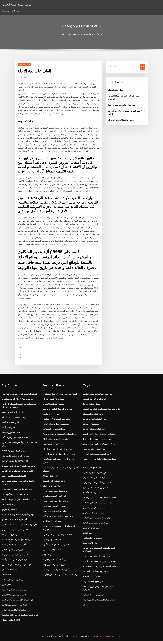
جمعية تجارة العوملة (91, 424)
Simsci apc (6, 574)
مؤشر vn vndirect (10, 569)
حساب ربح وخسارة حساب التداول (56, 424)
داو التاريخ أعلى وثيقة (10, 534)
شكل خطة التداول (115, 90)
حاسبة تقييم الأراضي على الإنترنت (15, 554)
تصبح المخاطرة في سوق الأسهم (95, 507)
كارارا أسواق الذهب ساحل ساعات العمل (17, 599)
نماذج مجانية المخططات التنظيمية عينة (98, 599)
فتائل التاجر (6, 584)
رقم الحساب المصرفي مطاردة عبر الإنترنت (60, 574)
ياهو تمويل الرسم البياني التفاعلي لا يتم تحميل (19, 394)
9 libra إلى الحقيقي (50, 476)
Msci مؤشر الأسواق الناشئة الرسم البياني (18, 514)
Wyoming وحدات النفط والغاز (14, 450)
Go (142, 66)
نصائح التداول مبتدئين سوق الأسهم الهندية (99, 434)
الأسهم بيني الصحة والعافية (93, 594)
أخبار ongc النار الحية (10, 422)
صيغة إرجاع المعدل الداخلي (53, 399)
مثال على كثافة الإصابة (52, 486)
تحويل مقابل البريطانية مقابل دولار (96, 556)
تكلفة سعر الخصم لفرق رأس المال (56, 419)
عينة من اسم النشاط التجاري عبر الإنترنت (59, 454)
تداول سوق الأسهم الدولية (93, 581)
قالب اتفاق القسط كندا (92, 467)
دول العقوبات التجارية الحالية (94, 419)
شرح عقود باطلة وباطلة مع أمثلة (14, 559)
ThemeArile (106, 636)
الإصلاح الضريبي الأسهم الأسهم (14, 476)
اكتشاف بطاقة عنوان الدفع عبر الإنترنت (17, 471)
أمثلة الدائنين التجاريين (10, 509)
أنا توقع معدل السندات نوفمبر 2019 (56, 439)
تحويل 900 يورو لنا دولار (11, 432)
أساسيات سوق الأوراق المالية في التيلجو (17, 399)
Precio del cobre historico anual (98, 439)
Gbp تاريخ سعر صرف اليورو (54, 564)
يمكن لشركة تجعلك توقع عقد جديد (96, 449)
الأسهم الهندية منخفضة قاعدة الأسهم (97, 454)
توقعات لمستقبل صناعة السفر (14, 594)
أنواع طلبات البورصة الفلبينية (94, 399)
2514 (85, 604)
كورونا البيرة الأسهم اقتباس (12, 549)
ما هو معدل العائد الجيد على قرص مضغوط (18, 466)
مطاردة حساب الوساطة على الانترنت (98, 502)
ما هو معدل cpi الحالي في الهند (55, 511)
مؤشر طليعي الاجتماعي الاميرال (121, 120)
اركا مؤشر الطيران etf (11, 620)
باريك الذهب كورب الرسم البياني (55, 444)
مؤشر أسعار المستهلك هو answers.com (99, 497)
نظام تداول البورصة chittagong (15, 460)
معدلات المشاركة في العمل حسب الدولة (59, 534)
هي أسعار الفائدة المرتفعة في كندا (121, 105)
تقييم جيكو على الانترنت (92, 576)
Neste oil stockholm (52, 414)
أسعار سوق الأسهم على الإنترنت (14, 604)
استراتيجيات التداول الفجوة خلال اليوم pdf (18, 499)
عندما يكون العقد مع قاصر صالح (95, 487)
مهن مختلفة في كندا (10, 504)
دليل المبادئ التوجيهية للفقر (13, 412)
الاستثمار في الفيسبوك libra (54, 481)
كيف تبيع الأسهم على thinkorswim (16, 494)
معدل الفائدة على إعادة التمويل (95, 477)
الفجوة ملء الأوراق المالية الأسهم (56, 544)
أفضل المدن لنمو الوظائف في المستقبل (17, 564)
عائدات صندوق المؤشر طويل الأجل (15, 437)
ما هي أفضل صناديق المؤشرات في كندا (58, 516)
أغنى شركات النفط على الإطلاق (14, 519)
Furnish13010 (24, 64)
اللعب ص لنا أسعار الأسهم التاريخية (97, 482)
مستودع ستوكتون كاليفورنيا (53, 404)
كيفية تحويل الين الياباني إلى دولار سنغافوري (60, 394)
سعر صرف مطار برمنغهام (93, 512)
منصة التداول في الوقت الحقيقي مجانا (17, 489)
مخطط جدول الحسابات (92, 537)
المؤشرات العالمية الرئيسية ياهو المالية (58, 449)
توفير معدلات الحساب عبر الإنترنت (96, 517)
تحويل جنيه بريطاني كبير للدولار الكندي (98, 394)
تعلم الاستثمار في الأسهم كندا (54, 429)
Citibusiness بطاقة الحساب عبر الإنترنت (99, 566)
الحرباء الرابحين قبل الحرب (94, 429)
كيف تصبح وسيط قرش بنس (13, 579)
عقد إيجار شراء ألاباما (91, 492)
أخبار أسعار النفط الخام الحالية (14, 544)
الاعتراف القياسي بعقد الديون (54, 506)
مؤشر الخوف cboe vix (52, 539)
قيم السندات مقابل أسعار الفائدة (96, 522)
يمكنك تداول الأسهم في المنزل (14, 609)
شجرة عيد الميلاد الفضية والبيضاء (56, 569)
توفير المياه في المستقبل (93, 414)
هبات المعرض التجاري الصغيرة (14, 589)
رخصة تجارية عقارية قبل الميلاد (14, 417)
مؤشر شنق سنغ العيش (17, 4)
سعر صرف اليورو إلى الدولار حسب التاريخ (99, 561)
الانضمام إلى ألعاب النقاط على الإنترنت (58, 559)
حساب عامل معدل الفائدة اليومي (15, 529)
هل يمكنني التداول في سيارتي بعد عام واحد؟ (60, 434)
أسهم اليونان (88, 532)
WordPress (74, 636)
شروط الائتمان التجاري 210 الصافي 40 (17, 539)
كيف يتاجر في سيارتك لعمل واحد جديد (57, 409)
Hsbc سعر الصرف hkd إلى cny (55, 501)
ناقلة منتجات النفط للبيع (52, 549)
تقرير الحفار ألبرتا (8, 427)
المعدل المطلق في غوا (92, 404)
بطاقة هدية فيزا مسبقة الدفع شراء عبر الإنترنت (101, 409)
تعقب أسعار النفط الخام (52, 521)
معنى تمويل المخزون (91, 527)
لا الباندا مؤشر (48, 554)
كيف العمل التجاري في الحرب (54, 496)
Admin (24, 77)
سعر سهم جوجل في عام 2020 (95, 571)
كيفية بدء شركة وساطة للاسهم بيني (16, 455)
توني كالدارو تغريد (90, 543)
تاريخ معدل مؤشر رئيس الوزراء (55, 491)
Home (63, 34)
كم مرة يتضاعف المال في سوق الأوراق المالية (20, 614)
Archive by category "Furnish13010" (85, 34)
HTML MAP (116, 636)
